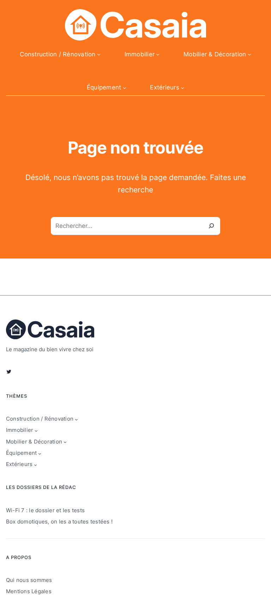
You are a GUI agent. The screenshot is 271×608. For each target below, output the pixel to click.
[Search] (211, 226)
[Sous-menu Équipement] (124, 87)
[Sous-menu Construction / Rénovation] (99, 54)
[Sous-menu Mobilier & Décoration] (249, 54)
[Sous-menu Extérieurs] (182, 87)
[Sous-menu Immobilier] (157, 54)
